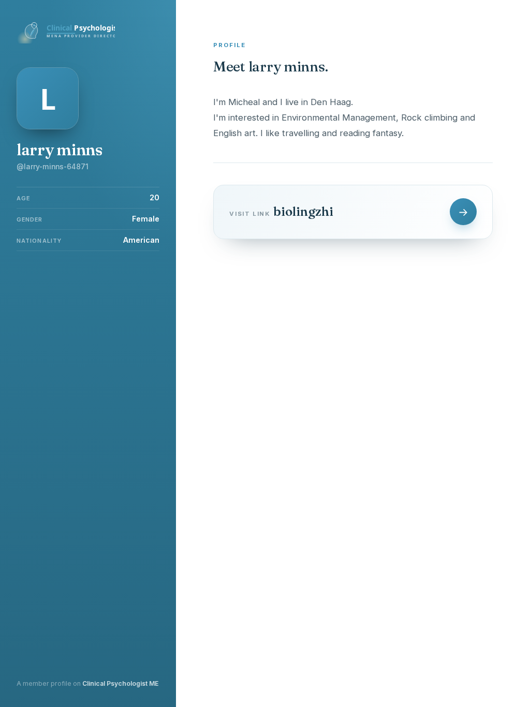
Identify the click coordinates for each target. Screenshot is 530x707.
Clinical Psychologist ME (120, 683)
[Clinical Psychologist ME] (66, 40)
